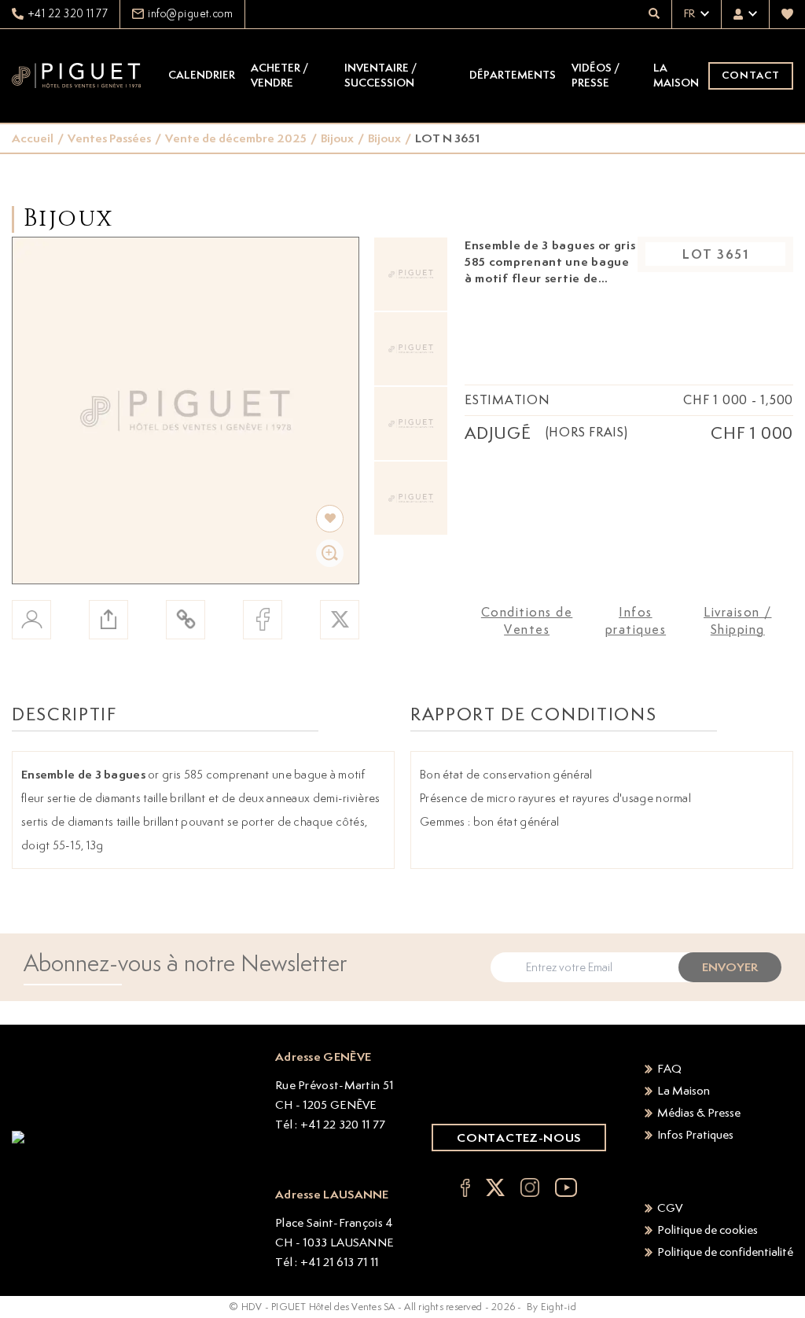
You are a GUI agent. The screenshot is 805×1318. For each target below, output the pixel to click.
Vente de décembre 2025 (236, 138)
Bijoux (337, 138)
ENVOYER (730, 967)
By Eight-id (551, 1306)
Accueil (32, 138)
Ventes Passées (109, 138)
